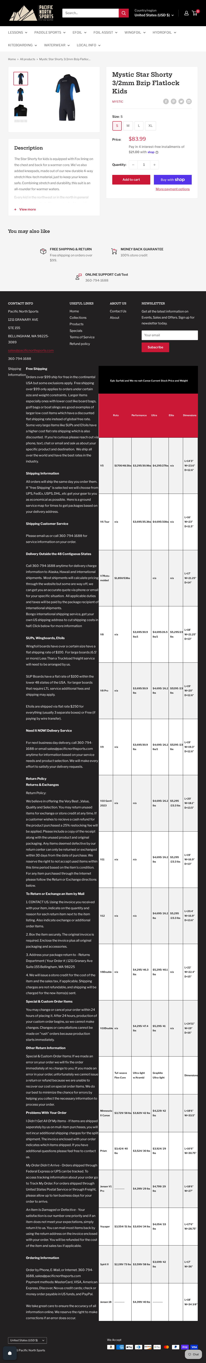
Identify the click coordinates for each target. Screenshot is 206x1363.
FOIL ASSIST (103, 32)
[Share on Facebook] (166, 101)
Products (76, 324)
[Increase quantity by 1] (154, 165)
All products (27, 59)
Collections (78, 318)
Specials (76, 331)
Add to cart (131, 180)
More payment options (173, 189)
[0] (194, 13)
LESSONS (15, 32)
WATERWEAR (54, 45)
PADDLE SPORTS (47, 32)
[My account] (186, 13)
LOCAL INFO (86, 45)
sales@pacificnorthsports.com (31, 350)
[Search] (124, 13)
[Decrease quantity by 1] (133, 165)
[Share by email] (189, 101)
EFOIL (77, 32)
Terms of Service (82, 337)
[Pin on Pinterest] (173, 101)
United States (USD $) (24, 1340)
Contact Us (118, 311)
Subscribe (155, 347)
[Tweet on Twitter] (181, 101)
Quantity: (119, 165)
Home (12, 59)
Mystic (117, 101)
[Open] (10, 1353)
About (114, 318)
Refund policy (80, 344)
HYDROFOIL (162, 32)
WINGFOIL (133, 32)
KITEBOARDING (20, 45)
